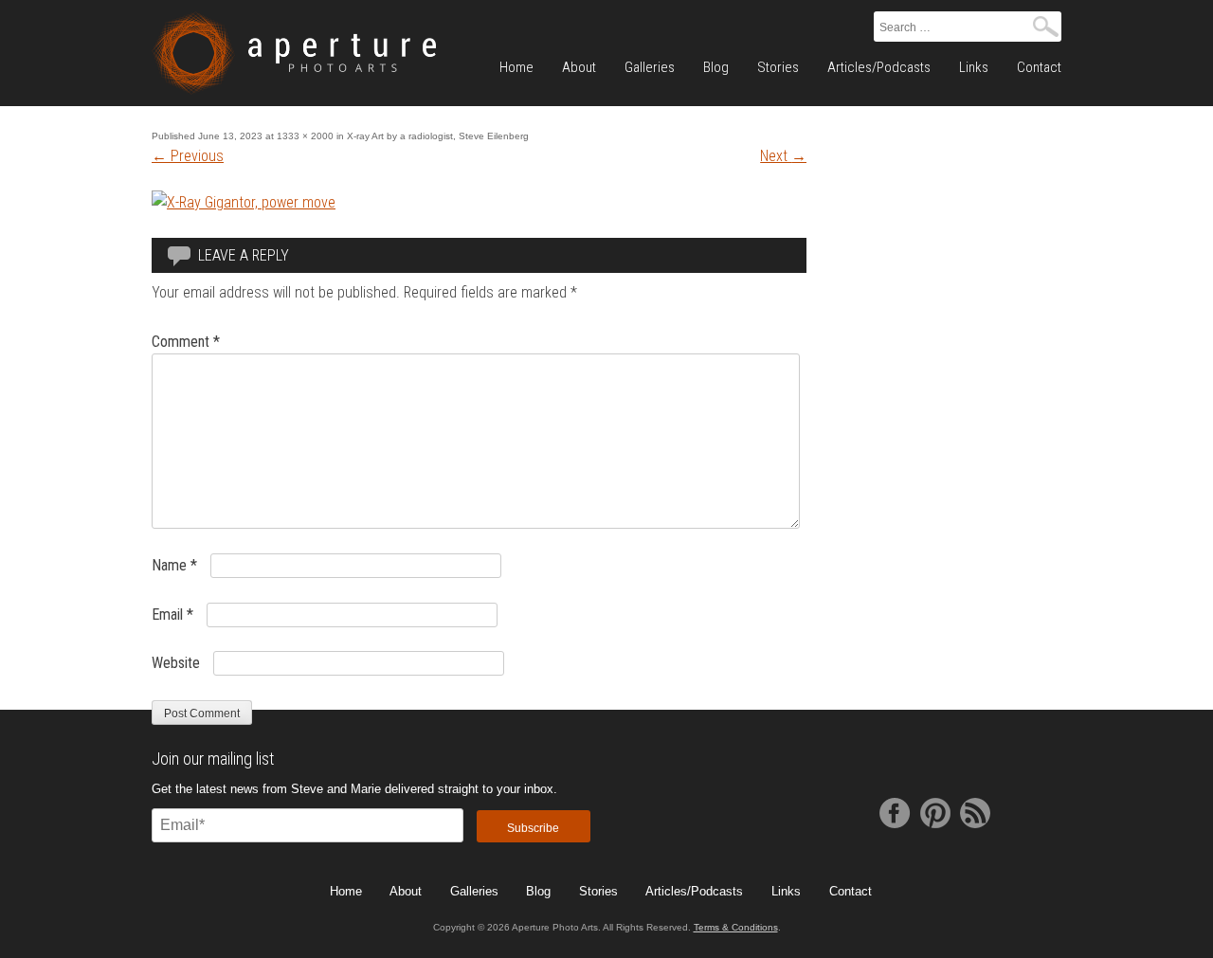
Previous (188, 156)
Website (176, 663)
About (579, 67)
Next (783, 156)
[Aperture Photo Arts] (294, 53)
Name (174, 565)
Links (973, 67)
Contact (1039, 67)
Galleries (650, 67)
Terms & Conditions (736, 927)
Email (172, 615)
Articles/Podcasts (879, 67)
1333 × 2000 (305, 136)
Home (516, 67)
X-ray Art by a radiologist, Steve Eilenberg (438, 136)
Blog (716, 67)
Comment (186, 342)
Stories (778, 67)
